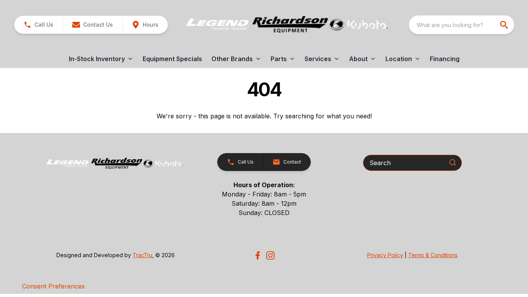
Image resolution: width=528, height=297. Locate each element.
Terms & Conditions (433, 255)
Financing (445, 59)
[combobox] (461, 24)
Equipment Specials (172, 59)
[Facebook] (257, 255)
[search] (505, 25)
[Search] (453, 162)
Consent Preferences (53, 286)
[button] (38, 25)
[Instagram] (270, 255)
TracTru (142, 255)
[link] (145, 25)
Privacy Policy (385, 255)
